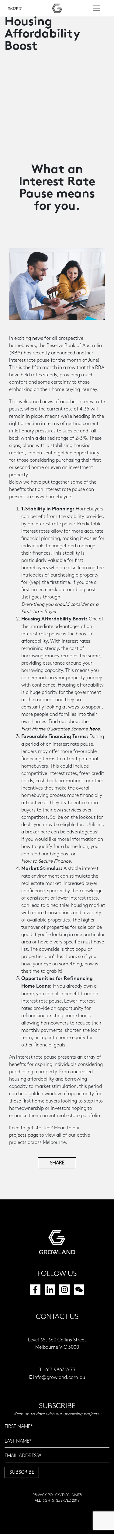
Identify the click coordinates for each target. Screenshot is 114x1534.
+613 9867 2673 (59, 1370)
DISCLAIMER (72, 1495)
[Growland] (57, 8)
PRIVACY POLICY (46, 1495)
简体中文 (15, 9)
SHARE (57, 1163)
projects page (23, 1135)
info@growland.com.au (59, 1377)
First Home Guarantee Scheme (60, 729)
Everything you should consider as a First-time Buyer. (59, 608)
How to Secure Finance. (46, 861)
